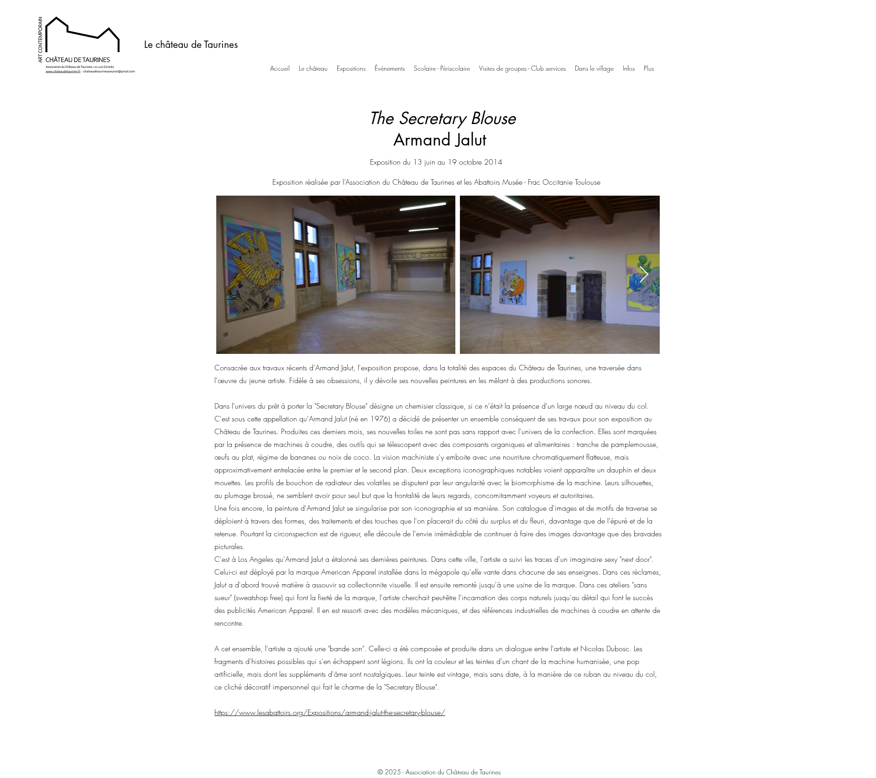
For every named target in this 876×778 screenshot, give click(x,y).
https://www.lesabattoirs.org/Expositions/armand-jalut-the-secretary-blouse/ (329, 712)
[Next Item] (644, 275)
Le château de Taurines (191, 44)
